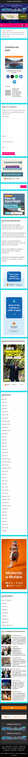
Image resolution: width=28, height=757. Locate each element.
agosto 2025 (4, 433)
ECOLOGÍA (4, 606)
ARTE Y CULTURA (6, 600)
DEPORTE (4, 603)
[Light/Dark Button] (23, 25)
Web (3, 147)
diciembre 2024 (5, 459)
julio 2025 (4, 437)
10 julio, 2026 (16, 677)
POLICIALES (4, 613)
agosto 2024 (4, 471)
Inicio (3, 746)
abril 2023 (4, 521)
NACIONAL (4, 610)
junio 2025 (4, 440)
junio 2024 (4, 477)
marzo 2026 (4, 411)
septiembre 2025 (6, 430)
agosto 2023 (4, 509)
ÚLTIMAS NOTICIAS (6, 625)
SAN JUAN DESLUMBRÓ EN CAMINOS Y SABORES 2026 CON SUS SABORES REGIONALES (12, 251)
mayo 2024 (4, 480)
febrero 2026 (5, 415)
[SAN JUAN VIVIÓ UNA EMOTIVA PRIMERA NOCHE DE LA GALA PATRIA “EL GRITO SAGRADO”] (6, 684)
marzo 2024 (4, 487)
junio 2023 (4, 515)
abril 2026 (4, 408)
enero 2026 (4, 418)
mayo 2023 (4, 518)
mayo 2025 (4, 443)
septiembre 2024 (6, 468)
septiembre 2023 (6, 506)
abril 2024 (4, 484)
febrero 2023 (5, 527)
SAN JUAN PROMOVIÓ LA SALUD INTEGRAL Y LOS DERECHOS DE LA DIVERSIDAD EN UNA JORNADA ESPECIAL (19, 697)
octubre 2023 (5, 502)
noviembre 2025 (5, 424)
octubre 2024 (5, 465)
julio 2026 (4, 399)
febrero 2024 (5, 490)
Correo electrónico (7, 142)
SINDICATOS (4, 622)
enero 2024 (4, 493)
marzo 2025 (4, 449)
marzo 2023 (4, 524)
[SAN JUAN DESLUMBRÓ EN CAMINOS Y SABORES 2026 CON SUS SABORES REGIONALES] (6, 673)
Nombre (5, 136)
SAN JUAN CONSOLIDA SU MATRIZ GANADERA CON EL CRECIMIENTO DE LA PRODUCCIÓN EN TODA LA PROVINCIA (12, 227)
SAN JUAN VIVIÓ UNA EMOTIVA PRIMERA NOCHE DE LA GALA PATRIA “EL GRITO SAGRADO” (13, 259)
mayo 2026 (4, 405)
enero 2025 (4, 455)
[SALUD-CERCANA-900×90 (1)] (14, 57)
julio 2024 (4, 474)
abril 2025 (4, 446)
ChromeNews (22, 753)
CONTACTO (21, 750)
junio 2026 (4, 402)
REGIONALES (5, 619)
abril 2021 (4, 531)
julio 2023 (4, 512)
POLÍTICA (4, 616)
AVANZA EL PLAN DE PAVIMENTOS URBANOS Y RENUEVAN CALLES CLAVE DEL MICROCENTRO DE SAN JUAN (13, 243)
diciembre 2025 (5, 421)
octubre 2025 (5, 427)
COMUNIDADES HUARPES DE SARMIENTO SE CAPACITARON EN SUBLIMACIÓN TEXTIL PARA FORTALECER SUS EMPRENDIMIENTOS (13, 235)
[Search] (26, 25)
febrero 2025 (5, 452)
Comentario (5, 116)
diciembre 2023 (5, 496)
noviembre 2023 (5, 499)
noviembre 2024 (5, 462)
